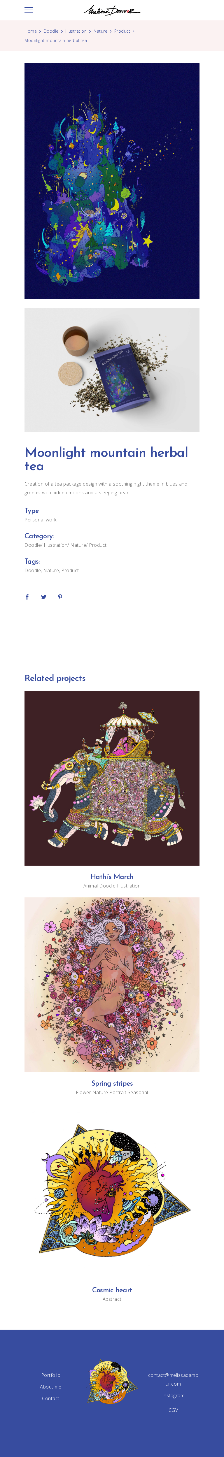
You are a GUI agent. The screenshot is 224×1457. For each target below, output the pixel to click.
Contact (51, 1398)
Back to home (112, 635)
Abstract (112, 1299)
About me (50, 1387)
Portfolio (51, 1375)
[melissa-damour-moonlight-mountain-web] (112, 181)
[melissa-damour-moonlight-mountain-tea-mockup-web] (112, 370)
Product (122, 31)
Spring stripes (112, 1083)
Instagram (173, 1395)
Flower (83, 1092)
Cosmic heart (112, 1290)
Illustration (76, 31)
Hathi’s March (112, 877)
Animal (90, 886)
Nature (100, 31)
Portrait (117, 1092)
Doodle (51, 31)
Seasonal (138, 1092)
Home (30, 31)
